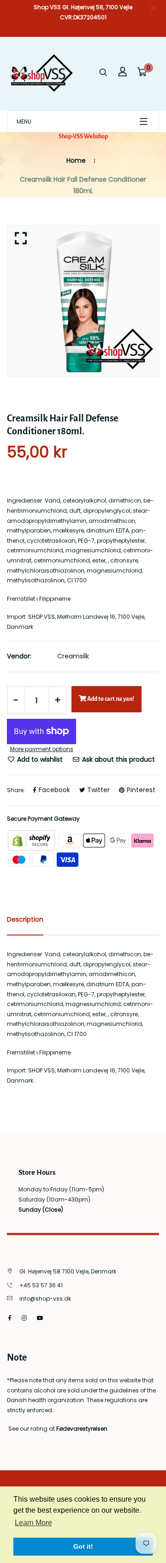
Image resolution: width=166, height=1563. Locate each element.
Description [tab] (25, 919)
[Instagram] (24, 1318)
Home (76, 160)
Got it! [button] (83, 1546)
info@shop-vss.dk (45, 1298)
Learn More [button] (33, 1523)
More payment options (41, 749)
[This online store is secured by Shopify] (32, 840)
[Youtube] (40, 1318)
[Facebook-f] (9, 1318)
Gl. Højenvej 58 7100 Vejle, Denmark (67, 1271)
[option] (83, 301)
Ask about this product (117, 759)
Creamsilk (73, 656)
